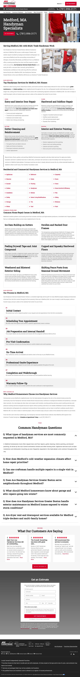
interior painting (18, 89)
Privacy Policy (35, 628)
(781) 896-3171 (68, 9)
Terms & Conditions (25, 628)
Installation (9, 193)
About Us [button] (59, 3)
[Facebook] (71, 654)
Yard (32, 206)
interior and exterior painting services (59, 136)
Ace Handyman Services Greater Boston (25, 65)
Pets (56, 193)
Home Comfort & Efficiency (62, 188)
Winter (8, 206)
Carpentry (57, 174)
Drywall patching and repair (20, 256)
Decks (32, 179)
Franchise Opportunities (70, 646)
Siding (57, 197)
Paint (56, 206)
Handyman (34, 188)
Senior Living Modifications (38, 197)
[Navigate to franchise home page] (9, 3)
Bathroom (33, 174)
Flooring (33, 183)
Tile (32, 202)
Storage (8, 202)
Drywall (8, 183)
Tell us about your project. (30, 607)
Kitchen (33, 193)
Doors (56, 179)
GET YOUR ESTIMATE (40, 616)
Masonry (8, 179)
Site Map (35, 674)
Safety (8, 197)
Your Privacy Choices (58, 674)
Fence (56, 183)
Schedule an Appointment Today (29, 417)
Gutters (8, 188)
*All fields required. (28, 589)
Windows (57, 202)
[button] (40, 436)
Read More (65, 554)
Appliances (9, 174)
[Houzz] (74, 654)
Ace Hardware (58, 646)
